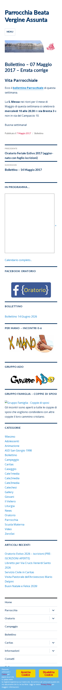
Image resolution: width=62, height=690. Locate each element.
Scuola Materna (14, 524)
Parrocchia (11, 520)
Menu (10, 32)
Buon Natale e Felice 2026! (21, 586)
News (8, 510)
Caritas (9, 464)
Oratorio (10, 515)
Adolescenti (12, 441)
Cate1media (12, 473)
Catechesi (11, 487)
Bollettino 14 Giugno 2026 (21, 316)
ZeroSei (9, 534)
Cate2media (12, 478)
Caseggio (10, 469)
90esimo (10, 436)
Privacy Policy (46, 684)
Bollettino (38, 133)
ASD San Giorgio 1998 (18, 450)
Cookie (4, 674)
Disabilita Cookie (48, 673)
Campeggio (12, 460)
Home (8, 602)
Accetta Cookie (25, 673)
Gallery (9, 492)
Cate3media (12, 483)
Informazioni (12, 651)
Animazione (12, 446)
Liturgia (10, 506)
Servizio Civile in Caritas (19, 572)
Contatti (9, 659)
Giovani (9, 497)
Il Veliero (10, 501)
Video (8, 529)
